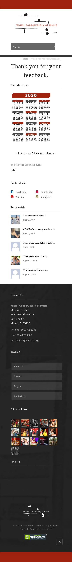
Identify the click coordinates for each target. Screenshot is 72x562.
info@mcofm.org (29, 340)
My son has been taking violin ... (39, 242)
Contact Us (19, 396)
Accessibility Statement (41, 529)
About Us (19, 366)
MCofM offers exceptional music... (40, 229)
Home (25, 59)
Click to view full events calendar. (36, 153)
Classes (17, 376)
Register (18, 386)
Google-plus (46, 191)
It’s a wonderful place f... (35, 215)
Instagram (45, 197)
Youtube (19, 197)
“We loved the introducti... (36, 256)
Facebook (20, 191)
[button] (13, 170)
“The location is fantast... (35, 270)
